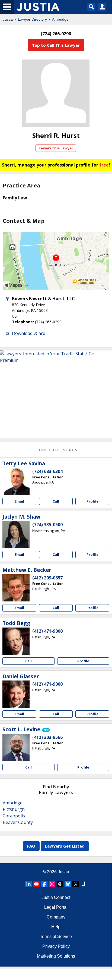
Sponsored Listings (55, 450)
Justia (8, 19)
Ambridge (60, 19)
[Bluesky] (68, 884)
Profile (92, 501)
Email (19, 501)
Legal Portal (56, 907)
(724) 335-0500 (47, 525)
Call (56, 501)
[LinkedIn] (28, 884)
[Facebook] (44, 884)
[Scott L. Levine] (16, 747)
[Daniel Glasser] (16, 694)
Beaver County (18, 822)
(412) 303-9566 (47, 737)
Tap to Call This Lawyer (56, 45)
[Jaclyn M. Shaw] (16, 534)
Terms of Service (56, 936)
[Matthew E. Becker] (16, 587)
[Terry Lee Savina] (16, 481)
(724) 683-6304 (47, 471)
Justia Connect (55, 897)
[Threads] (60, 884)
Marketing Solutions (56, 956)
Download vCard (28, 333)
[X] (75, 884)
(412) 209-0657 (47, 578)
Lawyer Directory (32, 19)
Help (55, 926)
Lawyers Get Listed (65, 846)
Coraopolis (14, 816)
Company (56, 917)
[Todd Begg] (16, 641)
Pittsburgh (14, 809)
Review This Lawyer (56, 148)
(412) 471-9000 (47, 631)
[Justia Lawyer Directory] (83, 884)
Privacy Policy (56, 946)
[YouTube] (36, 884)
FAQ (31, 846)
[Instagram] (52, 884)
